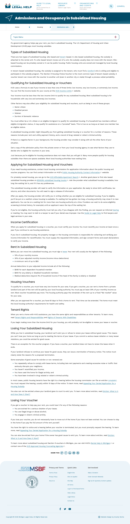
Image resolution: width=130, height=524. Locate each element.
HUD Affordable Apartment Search (64, 177)
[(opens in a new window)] (32, 469)
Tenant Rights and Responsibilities (29, 317)
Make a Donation (93, 472)
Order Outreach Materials (95, 476)
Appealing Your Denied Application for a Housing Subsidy (43, 430)
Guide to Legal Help (92, 213)
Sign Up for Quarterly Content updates (99, 481)
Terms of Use (53, 472)
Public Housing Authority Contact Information (81, 172)
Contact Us (70, 501)
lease (65, 252)
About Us (52, 481)
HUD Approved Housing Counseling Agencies (45, 446)
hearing (116, 210)
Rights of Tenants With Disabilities (62, 317)
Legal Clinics (71, 497)
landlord (91, 71)
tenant (62, 57)
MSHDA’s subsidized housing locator (52, 180)
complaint (112, 380)
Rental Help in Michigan (100, 443)
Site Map (70, 481)
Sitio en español (72, 476)
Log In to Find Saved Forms (75, 488)
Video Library (71, 493)
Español (121, 6)
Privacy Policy (53, 476)
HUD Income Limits (63, 91)
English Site (71, 472)
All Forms (70, 484)
